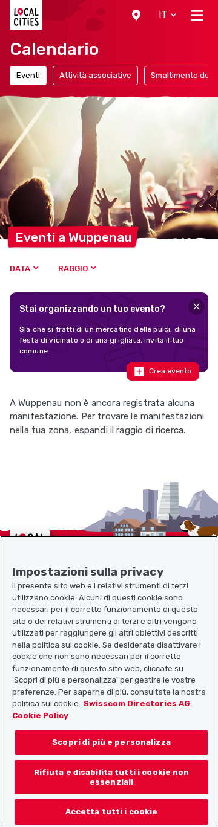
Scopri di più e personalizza (111, 742)
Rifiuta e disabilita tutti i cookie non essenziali (112, 777)
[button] (136, 15)
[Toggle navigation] (197, 15)
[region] (109, 681)
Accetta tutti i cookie (111, 811)
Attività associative (95, 75)
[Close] (196, 306)
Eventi (28, 75)
